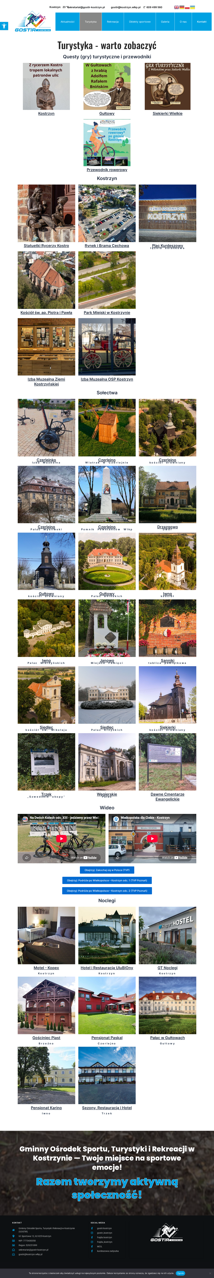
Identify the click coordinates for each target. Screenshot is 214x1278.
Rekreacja (113, 21)
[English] (176, 6)
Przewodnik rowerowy (107, 169)
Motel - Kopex (46, 968)
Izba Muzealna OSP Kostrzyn (107, 379)
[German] (182, 6)
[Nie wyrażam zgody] (210, 1273)
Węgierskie (107, 794)
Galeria (165, 21)
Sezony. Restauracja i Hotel (107, 1108)
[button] (4, 26)
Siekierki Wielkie (168, 113)
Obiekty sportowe (140, 21)
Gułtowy (107, 113)
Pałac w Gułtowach (167, 1037)
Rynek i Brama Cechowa (107, 245)
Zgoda (180, 1273)
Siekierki (167, 727)
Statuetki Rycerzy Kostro (46, 245)
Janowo (107, 660)
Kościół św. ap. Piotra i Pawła (46, 312)
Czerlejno (107, 460)
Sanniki (167, 660)
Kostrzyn (46, 113)
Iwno (167, 593)
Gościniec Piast (46, 1037)
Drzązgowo (167, 527)
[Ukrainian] (192, 6)
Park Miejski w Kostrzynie (107, 312)
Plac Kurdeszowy (167, 245)
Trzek (46, 794)
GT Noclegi (167, 968)
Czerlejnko (46, 460)
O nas (183, 21)
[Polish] (187, 6)
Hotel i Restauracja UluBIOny (107, 968)
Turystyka (91, 21)
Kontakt (201, 21)
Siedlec (46, 727)
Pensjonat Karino (46, 1108)
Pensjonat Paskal (107, 1037)
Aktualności (67, 21)
